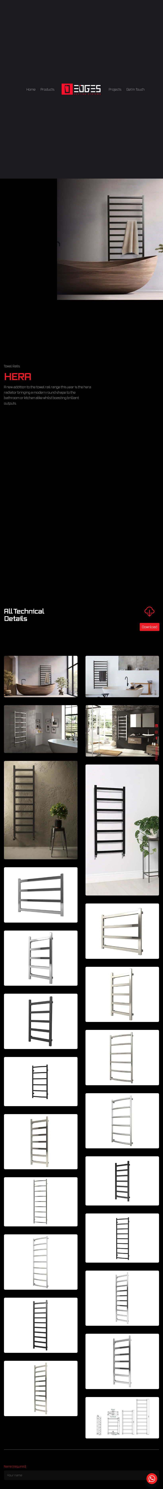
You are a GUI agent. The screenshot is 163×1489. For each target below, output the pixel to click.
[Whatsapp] (152, 1478)
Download (149, 627)
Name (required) (15, 1466)
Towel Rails (12, 366)
